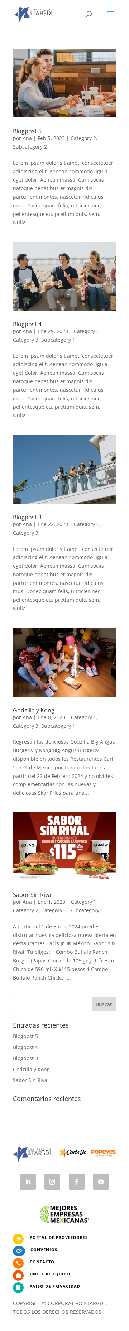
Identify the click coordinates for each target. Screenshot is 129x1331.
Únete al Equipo (50, 1274)
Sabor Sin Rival (33, 895)
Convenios (43, 1249)
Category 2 (83, 138)
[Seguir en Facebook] (77, 1182)
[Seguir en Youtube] (101, 1182)
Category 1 (86, 331)
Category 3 (25, 339)
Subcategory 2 (30, 146)
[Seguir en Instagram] (52, 1182)
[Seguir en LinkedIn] (28, 1182)
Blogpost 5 (27, 131)
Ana (27, 138)
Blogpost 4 (27, 324)
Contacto (42, 1261)
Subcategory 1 (58, 339)
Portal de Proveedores (59, 1237)
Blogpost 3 (27, 517)
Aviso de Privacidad (55, 1286)
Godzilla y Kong (33, 710)
